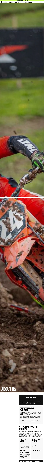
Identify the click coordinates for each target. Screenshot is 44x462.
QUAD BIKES (19, 2)
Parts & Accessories (25, 2)
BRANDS (30, 2)
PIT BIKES (15, 2)
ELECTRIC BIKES (11, 2)
